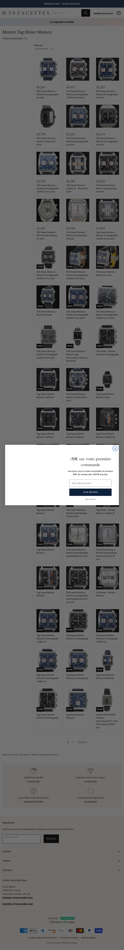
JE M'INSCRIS (90, 492)
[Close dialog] (115, 448)
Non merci (90, 499)
